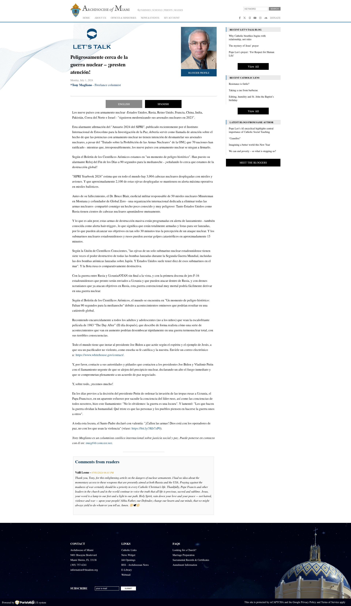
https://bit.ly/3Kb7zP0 (146, 428)
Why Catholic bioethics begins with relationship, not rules (247, 37)
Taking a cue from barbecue (243, 90)
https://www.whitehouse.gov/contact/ (100, 355)
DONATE (275, 18)
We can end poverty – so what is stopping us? (252, 151)
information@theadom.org (84, 569)
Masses (178, 10)
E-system (41, 602)
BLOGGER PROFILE (198, 72)
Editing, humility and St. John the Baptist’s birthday (251, 98)
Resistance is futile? (239, 84)
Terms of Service (330, 602)
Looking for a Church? (184, 550)
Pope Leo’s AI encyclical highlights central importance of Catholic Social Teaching (251, 130)
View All (253, 66)
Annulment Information (185, 565)
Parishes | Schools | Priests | (156, 10)
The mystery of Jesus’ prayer (244, 45)
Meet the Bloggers (253, 162)
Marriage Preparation (184, 555)
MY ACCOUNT (172, 17)
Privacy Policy (308, 602)
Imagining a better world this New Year (249, 144)
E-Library (126, 569)
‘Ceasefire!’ (235, 138)
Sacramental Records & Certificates (191, 560)
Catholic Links (129, 550)
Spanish (163, 104)
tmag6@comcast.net (99, 443)
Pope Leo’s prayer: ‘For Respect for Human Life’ (251, 53)
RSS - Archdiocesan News (135, 565)
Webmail (126, 574)
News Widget (128, 555)
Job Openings (128, 560)
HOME (86, 17)
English (124, 104)
